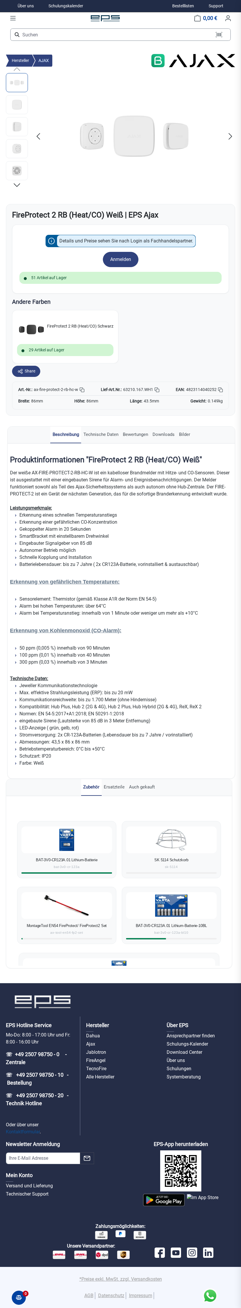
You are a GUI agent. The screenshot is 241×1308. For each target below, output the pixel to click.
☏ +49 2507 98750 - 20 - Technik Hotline (38, 1099)
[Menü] (13, 18)
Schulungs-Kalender (187, 1044)
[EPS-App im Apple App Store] (202, 1200)
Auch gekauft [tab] (142, 787)
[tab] (65, 435)
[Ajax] (202, 60)
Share (30, 371)
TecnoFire (96, 1068)
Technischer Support (27, 1194)
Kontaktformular (23, 1132)
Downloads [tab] (164, 434)
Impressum (140, 1295)
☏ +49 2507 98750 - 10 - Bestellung (37, 1079)
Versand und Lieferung (29, 1186)
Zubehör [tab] (91, 787)
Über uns (26, 6)
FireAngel (96, 1060)
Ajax (90, 1044)
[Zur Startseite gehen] (105, 18)
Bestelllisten (183, 6)
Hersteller (97, 1025)
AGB (88, 1295)
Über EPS (177, 1025)
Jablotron (96, 1052)
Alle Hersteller (100, 1077)
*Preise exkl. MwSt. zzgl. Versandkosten (120, 1279)
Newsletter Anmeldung (33, 1144)
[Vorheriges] (38, 136)
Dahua (93, 1036)
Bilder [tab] (184, 434)
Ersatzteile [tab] (114, 787)
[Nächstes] (230, 136)
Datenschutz (111, 1295)
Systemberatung (184, 1077)
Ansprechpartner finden (191, 1036)
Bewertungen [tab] (135, 434)
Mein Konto (19, 1175)
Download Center (184, 1052)
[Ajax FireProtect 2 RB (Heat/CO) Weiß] (134, 136)
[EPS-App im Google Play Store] (164, 1200)
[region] (120, 136)
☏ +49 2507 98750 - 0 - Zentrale (37, 1058)
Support (216, 6)
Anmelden (120, 259)
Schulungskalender (65, 6)
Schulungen (179, 1068)
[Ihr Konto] (228, 18)
